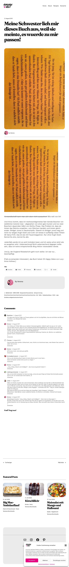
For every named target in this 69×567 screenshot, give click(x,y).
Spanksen (10, 315)
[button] (65, 545)
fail (37, 295)
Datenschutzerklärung (43, 564)
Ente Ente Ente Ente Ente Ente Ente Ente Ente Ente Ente (19, 295)
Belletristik (9, 293)
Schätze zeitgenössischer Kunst (13, 297)
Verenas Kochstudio (9, 511)
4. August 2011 (23, 356)
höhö (53, 295)
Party (31, 504)
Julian (9, 380)
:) (4, 293)
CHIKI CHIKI (16, 293)
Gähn (40, 295)
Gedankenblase (47, 295)
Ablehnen (45, 560)
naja (57, 295)
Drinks (27, 504)
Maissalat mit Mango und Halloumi (55, 505)
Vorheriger (8, 462)
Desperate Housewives (26, 293)
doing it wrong (38, 293)
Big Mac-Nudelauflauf (11, 504)
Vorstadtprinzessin (12, 356)
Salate (49, 511)
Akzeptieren (32, 560)
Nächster (61, 462)
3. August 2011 (17, 315)
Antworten (10, 320)
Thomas (9, 340)
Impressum (52, 564)
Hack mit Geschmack (9, 509)
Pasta (17, 509)
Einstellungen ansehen (59, 560)
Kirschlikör (32, 500)
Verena (9, 324)
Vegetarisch (54, 511)
